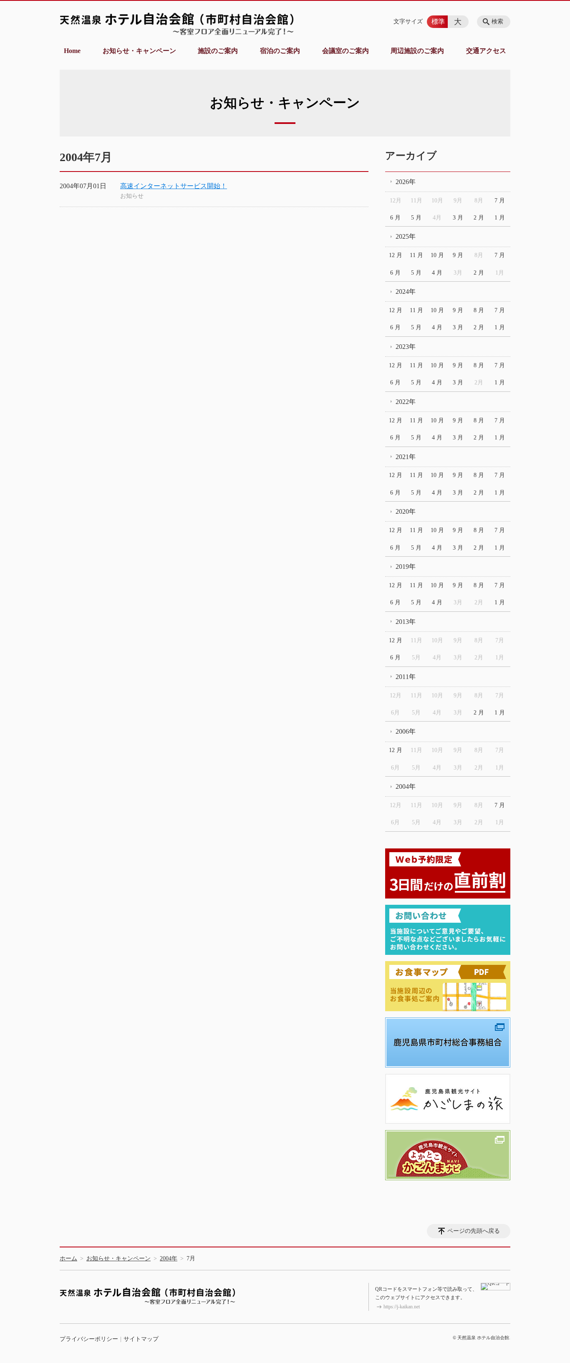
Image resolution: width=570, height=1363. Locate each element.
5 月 (416, 218)
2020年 (406, 511)
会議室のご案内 (345, 50)
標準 (438, 21)
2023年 (406, 346)
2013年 (406, 621)
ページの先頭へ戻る (473, 1231)
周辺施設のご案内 (417, 50)
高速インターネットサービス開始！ (173, 185)
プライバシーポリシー (89, 1339)
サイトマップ (141, 1339)
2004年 (406, 786)
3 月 (458, 218)
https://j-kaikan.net (401, 1307)
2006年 (406, 731)
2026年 (406, 181)
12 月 (395, 255)
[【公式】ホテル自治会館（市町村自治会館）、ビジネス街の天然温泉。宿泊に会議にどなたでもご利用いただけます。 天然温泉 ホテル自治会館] (176, 23)
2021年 (406, 456)
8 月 (479, 310)
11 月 (416, 255)
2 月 (479, 218)
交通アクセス (486, 50)
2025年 (406, 236)
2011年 (406, 676)
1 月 (499, 218)
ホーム (68, 1258)
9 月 (458, 255)
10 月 (437, 255)
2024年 (406, 291)
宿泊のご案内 (280, 50)
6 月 (395, 218)
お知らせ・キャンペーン (139, 50)
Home (72, 50)
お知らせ (132, 196)
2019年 (406, 566)
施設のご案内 (218, 50)
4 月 (437, 273)
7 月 (499, 200)
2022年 (406, 401)
